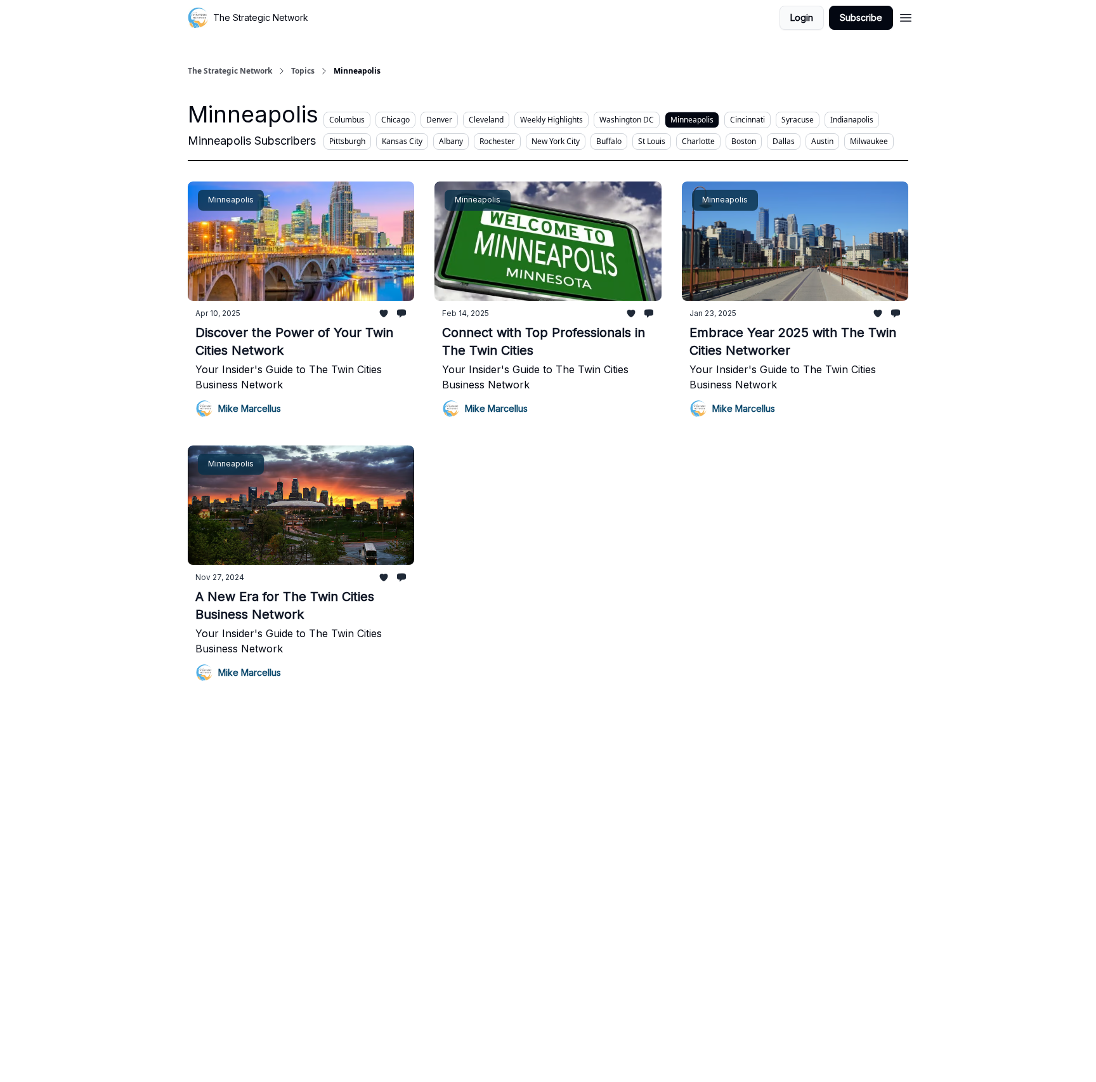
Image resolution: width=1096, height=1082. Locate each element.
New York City (556, 141)
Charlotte (698, 141)
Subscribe (861, 17)
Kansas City (402, 141)
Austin (822, 141)
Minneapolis (692, 119)
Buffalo (609, 141)
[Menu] (905, 15)
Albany (451, 141)
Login (801, 17)
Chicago (395, 119)
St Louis (651, 141)
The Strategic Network (230, 71)
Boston (743, 141)
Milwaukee (869, 141)
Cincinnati (747, 119)
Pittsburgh (347, 141)
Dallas (784, 141)
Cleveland (486, 119)
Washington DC (626, 119)
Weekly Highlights (551, 119)
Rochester (497, 141)
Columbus (347, 119)
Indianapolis (851, 119)
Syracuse (797, 119)
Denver (439, 119)
